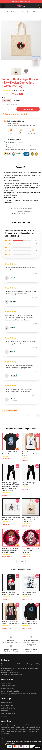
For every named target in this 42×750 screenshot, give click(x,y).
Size (3, 97)
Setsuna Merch (32, 12)
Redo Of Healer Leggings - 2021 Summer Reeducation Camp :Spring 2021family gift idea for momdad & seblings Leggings (10, 486)
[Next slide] (38, 40)
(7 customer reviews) (17, 90)
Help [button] (38, 747)
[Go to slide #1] (16, 71)
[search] (36, 6)
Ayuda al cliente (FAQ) (8, 713)
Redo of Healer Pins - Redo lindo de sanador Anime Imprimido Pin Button (10, 550)
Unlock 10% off (4, 741)
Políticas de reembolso (8, 708)
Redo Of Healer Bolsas (24, 211)
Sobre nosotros (6, 683)
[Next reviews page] (38, 415)
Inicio (2, 12)
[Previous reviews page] (28, 415)
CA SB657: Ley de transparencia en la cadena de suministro (19, 694)
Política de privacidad (7, 688)
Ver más (21, 561)
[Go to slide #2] (26, 71)
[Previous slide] (4, 40)
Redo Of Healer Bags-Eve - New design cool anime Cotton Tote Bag (30, 519)
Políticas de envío (6, 702)
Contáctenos (5, 710)
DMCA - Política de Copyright (10, 691)
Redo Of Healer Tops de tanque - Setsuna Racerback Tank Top (30, 454)
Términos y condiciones (8, 685)
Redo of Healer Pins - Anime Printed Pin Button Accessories (30, 550)
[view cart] (39, 6)
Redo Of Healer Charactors (16, 12)
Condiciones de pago (7, 705)
